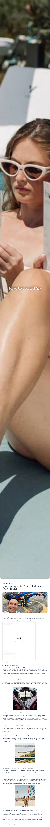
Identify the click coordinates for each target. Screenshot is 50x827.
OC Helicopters (16, 665)
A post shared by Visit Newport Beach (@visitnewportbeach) (19, 657)
